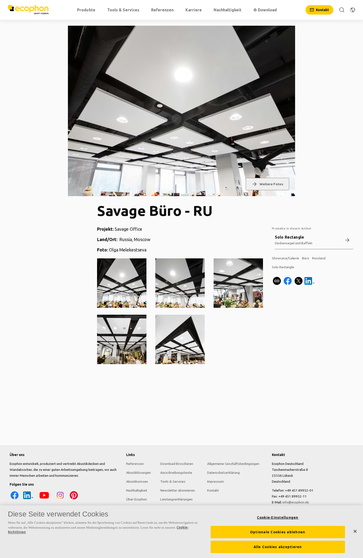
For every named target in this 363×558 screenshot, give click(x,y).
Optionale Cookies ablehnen (277, 532)
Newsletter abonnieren (177, 490)
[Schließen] (355, 531)
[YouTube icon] (44, 499)
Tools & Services (172, 481)
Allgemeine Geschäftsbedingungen (233, 464)
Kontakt (213, 490)
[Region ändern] (352, 9)
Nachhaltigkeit (136, 490)
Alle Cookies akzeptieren (278, 547)
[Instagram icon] (60, 499)
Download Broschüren (176, 464)
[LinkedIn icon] (28, 499)
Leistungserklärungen (176, 499)
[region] (181, 531)
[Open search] (341, 9)
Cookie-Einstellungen (278, 517)
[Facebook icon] (15, 499)
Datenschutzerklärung (223, 473)
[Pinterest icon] (74, 499)
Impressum (215, 481)
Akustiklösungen (138, 473)
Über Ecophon (136, 499)
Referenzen (135, 464)
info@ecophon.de (295, 502)
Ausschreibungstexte (176, 473)
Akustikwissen (137, 481)
